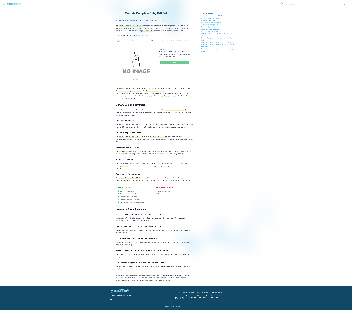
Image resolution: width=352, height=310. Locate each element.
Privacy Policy (195, 292)
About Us (177, 292)
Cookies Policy (205, 292)
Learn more (183, 298)
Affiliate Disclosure (216, 292)
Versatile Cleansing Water (209, 25)
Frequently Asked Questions (209, 31)
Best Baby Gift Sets (142, 35)
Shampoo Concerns (207, 27)
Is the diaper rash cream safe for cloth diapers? (217, 42)
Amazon (174, 63)
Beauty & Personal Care (126, 20)
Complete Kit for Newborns (210, 29)
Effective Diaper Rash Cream (211, 22)
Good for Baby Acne (208, 20)
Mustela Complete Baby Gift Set (211, 16)
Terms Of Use (186, 292)
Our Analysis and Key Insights (210, 18)
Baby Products (138, 20)
